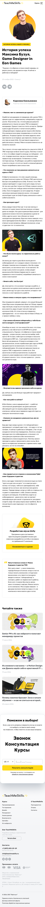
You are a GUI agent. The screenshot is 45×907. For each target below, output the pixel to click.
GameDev (5, 820)
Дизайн (4, 810)
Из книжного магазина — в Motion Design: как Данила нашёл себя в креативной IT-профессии (22, 667)
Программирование (8, 805)
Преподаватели (36, 805)
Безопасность (6, 818)
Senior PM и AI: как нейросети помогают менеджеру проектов (21, 635)
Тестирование (6, 807)
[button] (8, 761)
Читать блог (11, 838)
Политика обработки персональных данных (16, 903)
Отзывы (33, 807)
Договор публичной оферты (11, 901)
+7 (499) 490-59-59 (9, 848)
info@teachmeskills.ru (10, 854)
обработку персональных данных (22, 774)
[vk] (4, 87)
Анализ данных (7, 815)
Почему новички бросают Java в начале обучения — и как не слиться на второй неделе (21, 699)
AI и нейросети (7, 823)
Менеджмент (6, 813)
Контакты (34, 810)
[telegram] (10, 87)
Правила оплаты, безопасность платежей (15, 898)
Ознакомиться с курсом (22, 547)
